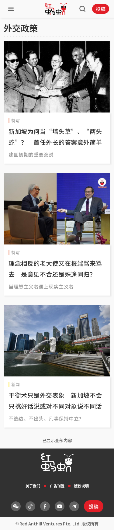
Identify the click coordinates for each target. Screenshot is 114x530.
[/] (56, 9)
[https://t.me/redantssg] (74, 506)
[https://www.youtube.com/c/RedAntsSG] (59, 506)
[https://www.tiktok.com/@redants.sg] (30, 506)
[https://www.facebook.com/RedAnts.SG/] (45, 506)
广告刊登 (57, 485)
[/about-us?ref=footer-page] (16, 506)
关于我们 (33, 485)
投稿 (100, 8)
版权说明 (81, 485)
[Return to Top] (100, 519)
